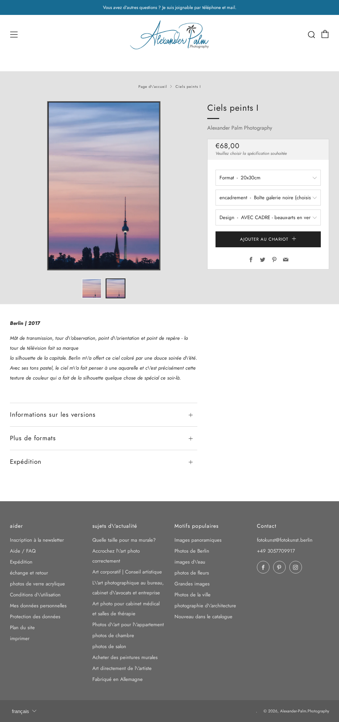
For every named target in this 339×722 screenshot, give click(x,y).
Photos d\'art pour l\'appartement (128, 624)
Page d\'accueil (152, 86)
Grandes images (192, 583)
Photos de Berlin (191, 551)
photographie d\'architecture (205, 605)
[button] (92, 288)
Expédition (21, 562)
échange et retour (29, 572)
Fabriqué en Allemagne (117, 679)
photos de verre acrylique (37, 583)
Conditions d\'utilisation (35, 594)
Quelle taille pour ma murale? (124, 540)
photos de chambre (113, 635)
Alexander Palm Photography (239, 128)
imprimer (19, 638)
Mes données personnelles (38, 605)
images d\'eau (189, 562)
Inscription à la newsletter (37, 540)
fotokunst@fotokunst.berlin (285, 540)
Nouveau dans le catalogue (203, 616)
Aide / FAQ (23, 551)
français (20, 711)
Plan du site (22, 627)
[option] (104, 186)
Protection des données (35, 616)
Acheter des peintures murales (125, 657)
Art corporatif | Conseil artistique (127, 571)
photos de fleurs (191, 572)
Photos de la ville (192, 594)
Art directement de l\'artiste (122, 668)
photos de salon (109, 646)
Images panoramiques (197, 540)
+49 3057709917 (276, 551)
